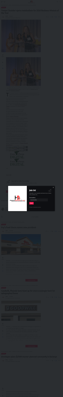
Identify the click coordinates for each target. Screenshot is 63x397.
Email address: (32, 197)
